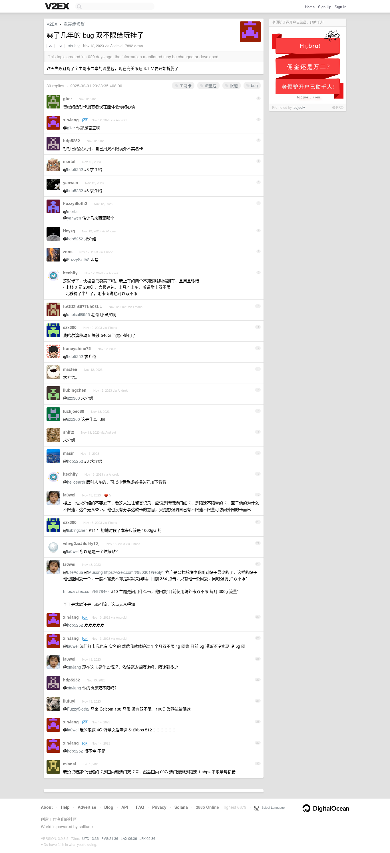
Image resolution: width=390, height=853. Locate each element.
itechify (70, 272)
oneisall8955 (78, 314)
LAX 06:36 (129, 838)
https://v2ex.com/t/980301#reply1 (134, 572)
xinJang (74, 45)
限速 (233, 85)
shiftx (68, 432)
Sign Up (324, 6)
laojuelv (299, 107)
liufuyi (69, 701)
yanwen (70, 182)
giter (67, 98)
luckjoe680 (73, 411)
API (124, 807)
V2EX (52, 24)
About (47, 807)
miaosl (69, 764)
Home (310, 6)
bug (254, 85)
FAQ (140, 807)
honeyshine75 (77, 348)
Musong (95, 572)
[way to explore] (58, 6)
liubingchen (75, 390)
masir (68, 453)
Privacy (159, 807)
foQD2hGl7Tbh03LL (82, 306)
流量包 (210, 85)
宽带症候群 (74, 24)
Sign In (340, 6)
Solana (181, 807)
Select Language (272, 807)
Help (65, 807)
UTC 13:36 (90, 838)
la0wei (69, 495)
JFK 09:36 (147, 838)
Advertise (87, 807)
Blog (108, 807)
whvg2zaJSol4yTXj (81, 543)
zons (68, 251)
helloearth (76, 482)
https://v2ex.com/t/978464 (86, 591)
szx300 (70, 327)
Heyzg (69, 231)
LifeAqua (75, 572)
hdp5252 (71, 140)
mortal (69, 161)
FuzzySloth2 (75, 203)
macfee (70, 369)
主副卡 (185, 85)
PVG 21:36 (109, 838)
